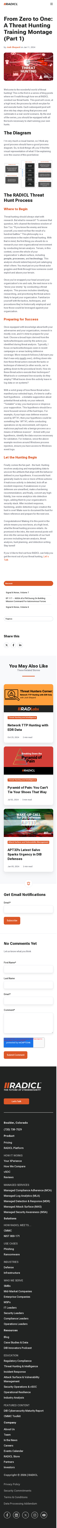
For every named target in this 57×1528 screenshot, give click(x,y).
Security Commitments (17, 1490)
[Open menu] (51, 4)
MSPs (7, 1302)
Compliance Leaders (16, 1318)
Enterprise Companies (17, 1296)
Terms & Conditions (16, 1497)
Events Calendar (13, 1451)
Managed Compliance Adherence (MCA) (28, 1190)
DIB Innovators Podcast (18, 1347)
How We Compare (14, 1166)
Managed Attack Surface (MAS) (23, 1206)
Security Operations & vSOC (20, 1386)
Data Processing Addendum (20, 1503)
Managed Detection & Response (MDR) (27, 1201)
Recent (8, 583)
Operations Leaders (16, 1324)
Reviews (9, 1177)
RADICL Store (12, 1456)
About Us (9, 1429)
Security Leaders (14, 1313)
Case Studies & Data (16, 1342)
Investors (9, 1467)
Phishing (9, 1249)
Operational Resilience (17, 1392)
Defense (9, 1267)
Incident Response (15, 1371)
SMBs (7, 1285)
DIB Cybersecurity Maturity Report (24, 1410)
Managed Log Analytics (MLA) (22, 1195)
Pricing (8, 1142)
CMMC (8, 1230)
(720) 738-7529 (13, 1129)
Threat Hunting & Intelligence (21, 1366)
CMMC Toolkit (12, 1416)
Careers (8, 1445)
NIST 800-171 (12, 1236)
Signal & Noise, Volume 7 (17, 592)
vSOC (7, 1171)
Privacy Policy (12, 1484)
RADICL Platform (14, 1148)
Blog (6, 1337)
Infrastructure (12, 1272)
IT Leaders (10, 1307)
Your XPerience (13, 1161)
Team (7, 1434)
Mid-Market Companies (18, 1291)
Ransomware (12, 1254)
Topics (8, 619)
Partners (9, 1461)
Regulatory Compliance (18, 1360)
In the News (10, 1440)
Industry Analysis (14, 1397)
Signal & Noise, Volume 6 (17, 607)
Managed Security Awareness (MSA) (26, 1212)
